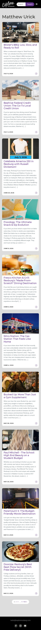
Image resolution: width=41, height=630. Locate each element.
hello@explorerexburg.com (20, 620)
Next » (25, 601)
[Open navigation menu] (36, 4)
